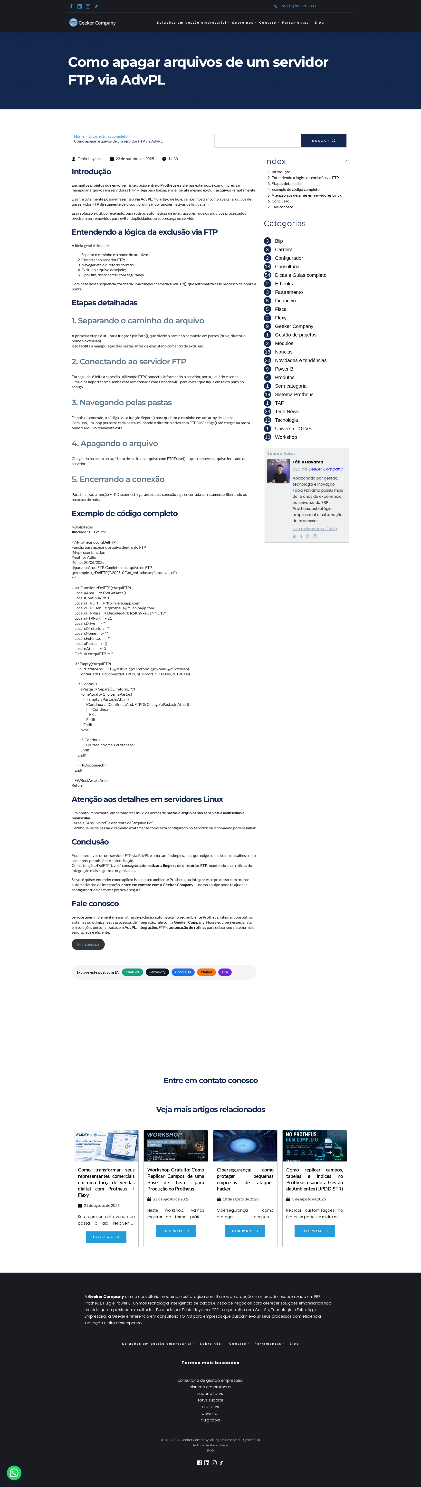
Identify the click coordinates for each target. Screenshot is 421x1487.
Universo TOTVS (289, 428)
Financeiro (281, 300)
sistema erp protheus (210, 1387)
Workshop (281, 437)
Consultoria (282, 266)
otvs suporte (211, 1400)
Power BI (280, 369)
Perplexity (157, 972)
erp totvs (210, 1407)
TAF (275, 403)
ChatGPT (133, 972)
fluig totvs (210, 1420)
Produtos (280, 377)
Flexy (276, 317)
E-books (279, 283)
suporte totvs (210, 1393)
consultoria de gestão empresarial (210, 1380)
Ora (225, 972)
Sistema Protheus (289, 394)
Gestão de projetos (291, 334)
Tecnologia (281, 420)
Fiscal (276, 309)
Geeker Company (289, 326)
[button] (14, 1473)
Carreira (279, 249)
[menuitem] (193, 22)
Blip (274, 241)
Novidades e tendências (296, 360)
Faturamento (284, 292)
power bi (210, 1413)
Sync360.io (251, 1440)
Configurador (284, 258)
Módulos (279, 343)
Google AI (183, 972)
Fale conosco (88, 944)
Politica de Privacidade (210, 1445)
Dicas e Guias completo (295, 275)
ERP (318, 1296)
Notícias (279, 352)
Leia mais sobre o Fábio (315, 529)
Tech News (282, 411)
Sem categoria (286, 386)
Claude (206, 972)
